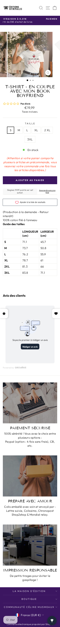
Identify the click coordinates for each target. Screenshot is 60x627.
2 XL (47, 130)
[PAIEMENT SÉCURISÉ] (30, 403)
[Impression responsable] (30, 545)
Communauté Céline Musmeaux (29, 607)
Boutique (29, 598)
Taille (30, 123)
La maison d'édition (29, 591)
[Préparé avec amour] (30, 476)
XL (36, 130)
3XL (29, 139)
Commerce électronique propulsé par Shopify (30, 624)
